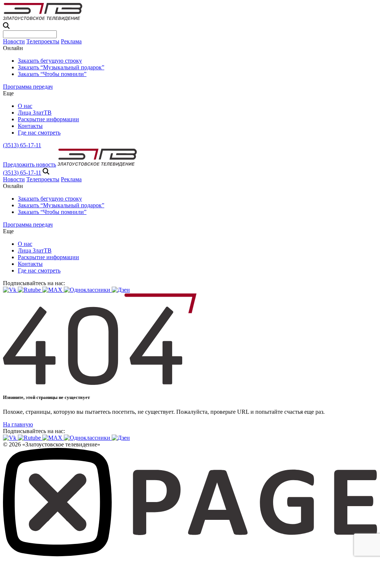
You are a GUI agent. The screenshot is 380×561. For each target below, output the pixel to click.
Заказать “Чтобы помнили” (52, 74)
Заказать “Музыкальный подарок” (61, 67)
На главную (18, 424)
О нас (25, 106)
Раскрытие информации (48, 119)
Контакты (30, 126)
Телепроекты (42, 41)
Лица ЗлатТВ (35, 112)
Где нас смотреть (39, 132)
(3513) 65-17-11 (22, 145)
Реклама (71, 41)
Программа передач (28, 86)
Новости (14, 41)
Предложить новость (29, 164)
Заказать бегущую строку (50, 60)
